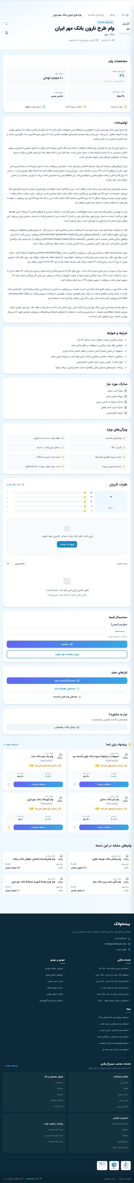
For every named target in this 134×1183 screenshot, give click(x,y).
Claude (60, 1088)
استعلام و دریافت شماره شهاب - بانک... (112, 1000)
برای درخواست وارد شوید (67, 654)
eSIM (126, 1088)
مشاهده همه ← (10, 1065)
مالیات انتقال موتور (55, 994)
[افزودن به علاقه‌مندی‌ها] (6, 24)
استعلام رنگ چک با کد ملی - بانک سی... (111, 981)
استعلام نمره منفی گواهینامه (51, 1000)
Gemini (60, 1094)
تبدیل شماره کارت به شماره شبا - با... (114, 987)
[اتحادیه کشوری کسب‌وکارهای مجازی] (114, 1165)
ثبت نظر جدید (14, 484)
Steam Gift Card (56, 1129)
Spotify (125, 1129)
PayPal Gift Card (56, 1141)
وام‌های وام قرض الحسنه (65, 697)
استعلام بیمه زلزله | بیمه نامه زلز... (114, 1049)
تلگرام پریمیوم (122, 1106)
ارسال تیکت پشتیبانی (65, 727)
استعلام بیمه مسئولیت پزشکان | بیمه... (112, 1036)
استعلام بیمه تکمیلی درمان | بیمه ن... (113, 1030)
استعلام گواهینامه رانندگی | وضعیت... (113, 1043)
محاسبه (65, 644)
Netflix (125, 1135)
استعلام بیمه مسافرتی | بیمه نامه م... (113, 1024)
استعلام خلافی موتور (54, 975)
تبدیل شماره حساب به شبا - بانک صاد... (112, 994)
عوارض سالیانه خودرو (54, 968)
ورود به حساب (67, 544)
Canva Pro (58, 1106)
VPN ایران (124, 1082)
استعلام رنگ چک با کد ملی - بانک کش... (111, 975)
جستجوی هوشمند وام (65, 688)
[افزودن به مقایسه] (6, 33)
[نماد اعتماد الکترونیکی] (126, 1165)
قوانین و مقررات (124, 1178)
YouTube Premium (120, 1124)
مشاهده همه (11, 744)
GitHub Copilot (57, 1100)
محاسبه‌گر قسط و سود (65, 680)
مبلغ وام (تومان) (119, 624)
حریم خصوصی (109, 1178)
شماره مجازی (123, 1094)
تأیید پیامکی (123, 1100)
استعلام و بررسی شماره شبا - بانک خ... (113, 968)
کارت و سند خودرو (55, 981)
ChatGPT (59, 1082)
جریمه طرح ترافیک (55, 987)
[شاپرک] (102, 1165)
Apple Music (122, 1141)
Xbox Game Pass (120, 1147)
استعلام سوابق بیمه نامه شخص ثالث (113, 1017)
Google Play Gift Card (54, 1135)
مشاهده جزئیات (104, 784)
